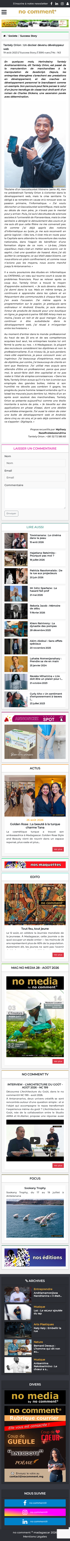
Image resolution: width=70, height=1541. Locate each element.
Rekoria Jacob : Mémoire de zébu (45, 607)
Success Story (28, 35)
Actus (35, 768)
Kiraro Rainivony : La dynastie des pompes (43, 625)
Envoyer (11, 513)
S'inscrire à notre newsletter (30, 3)
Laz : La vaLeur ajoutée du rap (48, 1312)
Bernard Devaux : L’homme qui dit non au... (47, 1348)
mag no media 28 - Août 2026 (35, 967)
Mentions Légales (35, 1536)
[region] (35, 837)
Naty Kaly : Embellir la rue (47, 1329)
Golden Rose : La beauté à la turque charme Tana (35, 825)
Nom (7, 456)
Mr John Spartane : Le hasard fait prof (43, 589)
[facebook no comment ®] (51, 3)
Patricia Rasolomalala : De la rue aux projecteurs (46, 572)
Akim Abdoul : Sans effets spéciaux (46, 642)
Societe (12, 35)
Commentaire (13, 485)
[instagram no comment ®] (62, 3)
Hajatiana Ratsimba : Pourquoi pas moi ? (43, 554)
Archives (36, 1281)
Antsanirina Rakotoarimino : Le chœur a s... (45, 1366)
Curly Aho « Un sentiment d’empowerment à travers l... (46, 696)
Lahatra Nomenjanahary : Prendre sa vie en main (45, 660)
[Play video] (35, 1140)
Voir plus (58, 849)
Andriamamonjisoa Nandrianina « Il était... (48, 1294)
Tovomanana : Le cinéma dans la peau (45, 537)
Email (8, 470)
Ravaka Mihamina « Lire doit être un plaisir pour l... (46, 678)
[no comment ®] (67, 3)
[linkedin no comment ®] (56, 3)
